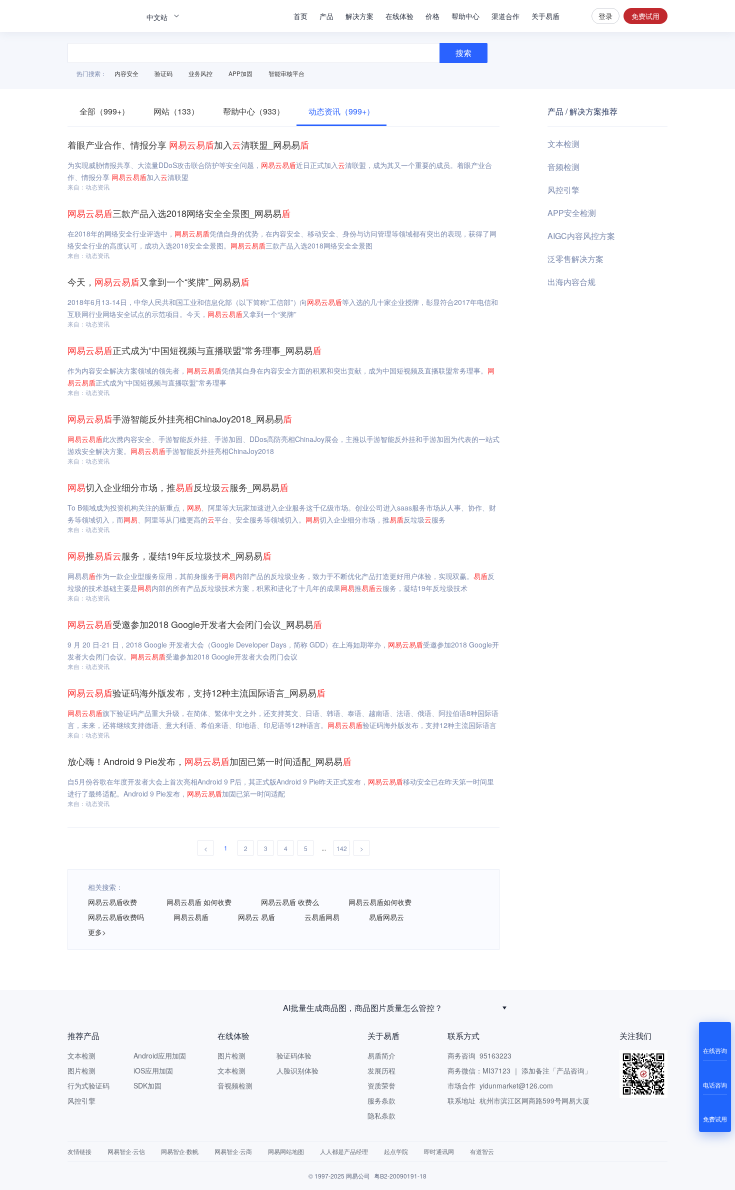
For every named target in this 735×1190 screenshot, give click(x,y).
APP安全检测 (572, 212)
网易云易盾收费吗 (116, 917)
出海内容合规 (572, 282)
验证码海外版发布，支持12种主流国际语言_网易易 (197, 692)
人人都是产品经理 (344, 1151)
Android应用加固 (160, 1055)
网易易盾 (103, 16)
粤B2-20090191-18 (400, 1176)
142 (341, 848)
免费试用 (646, 16)
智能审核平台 (286, 73)
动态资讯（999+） (341, 111)
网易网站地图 (286, 1151)
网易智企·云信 (126, 1151)
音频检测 (564, 166)
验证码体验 (294, 1055)
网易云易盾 (191, 917)
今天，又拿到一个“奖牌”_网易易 (159, 281)
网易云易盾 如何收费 (199, 902)
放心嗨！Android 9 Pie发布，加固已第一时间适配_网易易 (210, 761)
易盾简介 (382, 1055)
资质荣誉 (382, 1085)
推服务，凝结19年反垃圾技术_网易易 (170, 555)
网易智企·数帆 (179, 1151)
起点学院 (396, 1151)
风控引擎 (564, 190)
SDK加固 (148, 1085)
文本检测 (564, 144)
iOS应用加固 (153, 1071)
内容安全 (126, 73)
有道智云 (482, 1151)
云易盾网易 (322, 917)
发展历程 (382, 1071)
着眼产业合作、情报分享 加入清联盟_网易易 (188, 144)
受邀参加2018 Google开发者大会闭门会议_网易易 (195, 624)
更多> (97, 932)
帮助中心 (466, 16)
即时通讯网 (439, 1151)
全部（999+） (105, 111)
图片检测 (82, 1071)
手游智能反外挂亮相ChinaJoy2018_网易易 (180, 418)
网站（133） (176, 111)
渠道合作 (506, 16)
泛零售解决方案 (576, 258)
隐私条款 (382, 1115)
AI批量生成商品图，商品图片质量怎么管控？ (362, 1006)
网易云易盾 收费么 (290, 902)
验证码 (163, 73)
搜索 (576, 16)
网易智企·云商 (233, 1151)
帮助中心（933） (253, 111)
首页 (301, 16)
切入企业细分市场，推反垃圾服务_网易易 (178, 487)
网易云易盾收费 (112, 902)
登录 (605, 16)
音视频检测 (235, 1085)
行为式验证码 (89, 1085)
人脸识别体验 (297, 1071)
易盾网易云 (386, 917)
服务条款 (382, 1101)
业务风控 (200, 73)
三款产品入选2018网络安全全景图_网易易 (179, 213)
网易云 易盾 (256, 917)
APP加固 (240, 73)
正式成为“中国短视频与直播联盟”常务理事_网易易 (195, 350)
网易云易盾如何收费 (380, 902)
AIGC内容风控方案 (581, 236)
